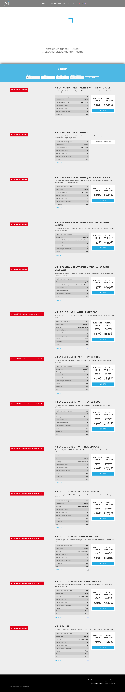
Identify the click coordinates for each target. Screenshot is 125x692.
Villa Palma (62, 626)
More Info (59, 118)
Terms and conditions (96, 684)
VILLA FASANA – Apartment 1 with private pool (83, 87)
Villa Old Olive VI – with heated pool (77, 491)
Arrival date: (44, 75)
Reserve (103, 110)
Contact (74, 3)
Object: (28, 75)
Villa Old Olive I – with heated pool (77, 312)
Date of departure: (61, 75)
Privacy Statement (109, 684)
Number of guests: (75, 75)
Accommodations (55, 3)
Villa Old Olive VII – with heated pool (78, 536)
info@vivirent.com (109, 682)
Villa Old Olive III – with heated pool (77, 357)
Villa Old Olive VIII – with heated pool (78, 581)
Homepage (43, 3)
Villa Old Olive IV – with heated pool (77, 402)
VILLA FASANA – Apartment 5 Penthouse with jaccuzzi (82, 268)
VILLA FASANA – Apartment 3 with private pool (83, 177)
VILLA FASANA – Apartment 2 (71, 132)
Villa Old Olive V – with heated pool (77, 446)
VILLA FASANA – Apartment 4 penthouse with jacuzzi (82, 223)
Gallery (66, 3)
